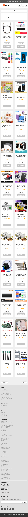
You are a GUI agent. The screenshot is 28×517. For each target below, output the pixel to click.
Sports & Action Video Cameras (7, 423)
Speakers (3, 429)
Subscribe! (24, 502)
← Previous (4, 382)
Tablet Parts (3, 451)
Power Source (4, 443)
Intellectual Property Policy (6, 398)
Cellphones (3, 466)
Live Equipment (4, 431)
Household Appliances (5, 474)
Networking (3, 460)
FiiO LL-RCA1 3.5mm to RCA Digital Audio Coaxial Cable (7, 38)
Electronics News (4, 415)
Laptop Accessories (5, 455)
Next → (24, 382)
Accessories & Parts (5, 438)
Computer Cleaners (5, 448)
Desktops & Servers (5, 464)
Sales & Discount (4, 414)
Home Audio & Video (5, 427)
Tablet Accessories (5, 452)
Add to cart (7, 46)
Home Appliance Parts (5, 478)
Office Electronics (4, 444)
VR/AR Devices (4, 440)
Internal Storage (4, 459)
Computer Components (6, 446)
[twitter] (5, 509)
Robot (2, 442)
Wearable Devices (4, 439)
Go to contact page (5, 492)
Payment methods (5, 393)
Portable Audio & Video (5, 426)
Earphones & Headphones (6, 435)
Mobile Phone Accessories (6, 468)
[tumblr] (8, 509)
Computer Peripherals (5, 447)
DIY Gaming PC (4, 465)
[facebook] (2, 509)
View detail (7, 43)
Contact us (9, 1)
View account (21, 1)
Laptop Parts (3, 456)
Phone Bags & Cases (5, 470)
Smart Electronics (4, 433)
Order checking (15, 1)
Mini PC (2, 462)
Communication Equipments (7, 472)
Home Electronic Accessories (7, 436)
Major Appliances (4, 477)
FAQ (2, 392)
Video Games (3, 434)
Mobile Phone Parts (5, 469)
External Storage (4, 457)
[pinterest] (10, 509)
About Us (3, 395)
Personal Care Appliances (6, 475)
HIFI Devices (3, 430)
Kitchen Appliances (5, 473)
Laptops (2, 453)
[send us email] (13, 509)
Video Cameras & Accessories (7, 425)
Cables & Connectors (5, 461)
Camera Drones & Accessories (7, 422)
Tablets (2, 449)
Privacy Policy (4, 389)
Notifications (3, 412)
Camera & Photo (4, 421)
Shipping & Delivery (5, 397)
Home (11, 10)
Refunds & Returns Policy (6, 394)
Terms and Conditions (5, 390)
